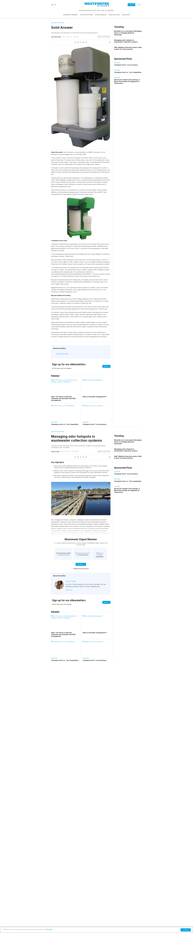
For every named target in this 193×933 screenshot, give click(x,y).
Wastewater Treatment (70, 14)
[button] (52, 5)
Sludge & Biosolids (100, 14)
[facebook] (75, 42)
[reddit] (83, 42)
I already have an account (81, 568)
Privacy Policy (49, 929)
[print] (109, 42)
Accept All (185, 929)
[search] (55, 5)
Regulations (126, 14)
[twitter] (80, 42)
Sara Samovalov (56, 36)
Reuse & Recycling (114, 14)
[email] (86, 42)
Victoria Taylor (55, 451)
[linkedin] (78, 42)
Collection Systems (86, 14)
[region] (96, 930)
